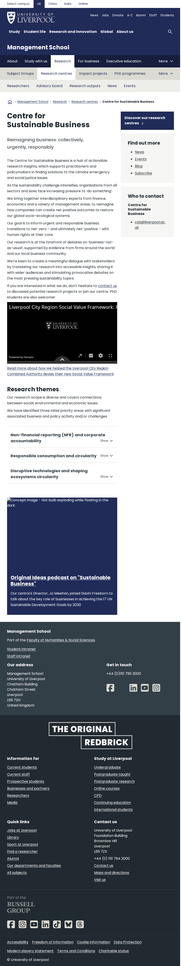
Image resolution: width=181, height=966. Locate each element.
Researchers (18, 85)
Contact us (102, 868)
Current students (22, 769)
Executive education (123, 61)
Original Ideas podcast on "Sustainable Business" (61, 583)
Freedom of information (53, 944)
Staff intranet (18, 659)
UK (39, 4)
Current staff (18, 776)
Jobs (105, 15)
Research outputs (85, 85)
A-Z (129, 15)
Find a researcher (22, 853)
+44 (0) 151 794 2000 (110, 860)
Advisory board (49, 85)
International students (111, 812)
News (94, 15)
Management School (38, 47)
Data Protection (128, 944)
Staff (153, 15)
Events (130, 85)
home (10, 101)
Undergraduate (105, 769)
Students (167, 15)
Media (12, 804)
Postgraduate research (112, 783)
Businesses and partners (28, 790)
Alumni (141, 15)
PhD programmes (129, 73)
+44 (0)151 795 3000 (122, 676)
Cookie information (93, 944)
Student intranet (21, 652)
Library (13, 839)
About (12, 61)
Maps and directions (110, 875)
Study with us (36, 61)
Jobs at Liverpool (22, 832)
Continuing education (110, 804)
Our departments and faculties (34, 868)
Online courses (105, 790)
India (67, 4)
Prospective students (25, 783)
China (52, 4)
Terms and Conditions (76, 953)
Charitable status (114, 953)
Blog (136, 166)
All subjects (17, 875)
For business (88, 61)
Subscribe (141, 173)
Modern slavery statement (30, 953)
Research (62, 61)
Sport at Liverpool (22, 846)
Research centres (56, 73)
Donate (118, 15)
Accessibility (17, 944)
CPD (96, 797)
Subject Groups (20, 73)
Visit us (98, 882)
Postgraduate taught (110, 776)
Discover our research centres (142, 120)
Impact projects (93, 73)
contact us (107, 285)
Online (83, 4)
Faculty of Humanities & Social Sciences (61, 643)
